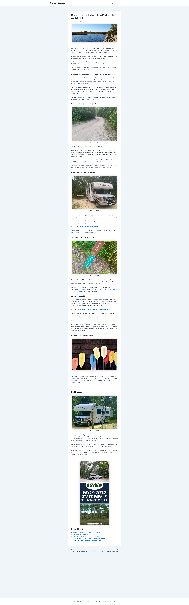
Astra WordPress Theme (108, 601)
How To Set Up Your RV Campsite (89, 226)
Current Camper (57, 3)
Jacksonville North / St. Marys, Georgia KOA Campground (93, 309)
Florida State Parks (101, 215)
